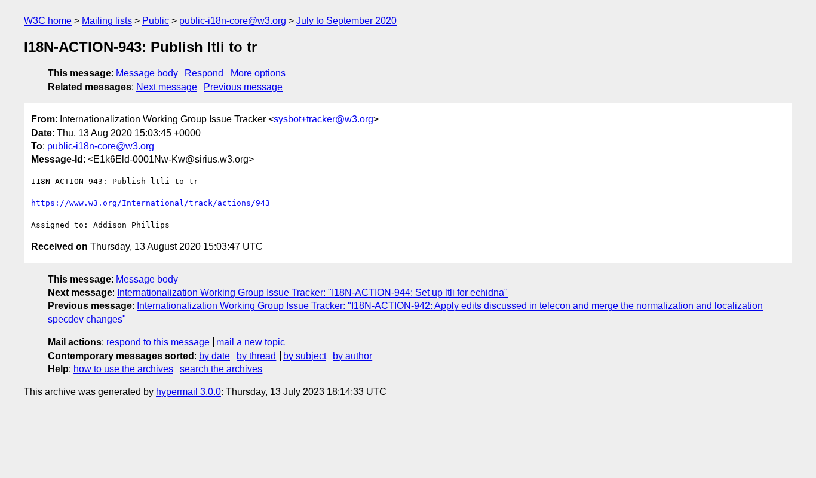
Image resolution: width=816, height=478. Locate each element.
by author (352, 356)
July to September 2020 (346, 21)
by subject (304, 356)
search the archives (221, 369)
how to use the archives (123, 369)
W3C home (48, 21)
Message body (147, 73)
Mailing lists (107, 21)
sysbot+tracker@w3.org (323, 119)
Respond (204, 73)
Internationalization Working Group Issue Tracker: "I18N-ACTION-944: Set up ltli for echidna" (312, 292)
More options (258, 73)
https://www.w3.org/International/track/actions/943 (150, 202)
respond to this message (158, 342)
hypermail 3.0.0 (188, 392)
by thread (256, 356)
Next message (166, 87)
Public (155, 21)
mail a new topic (250, 342)
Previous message (243, 87)
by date (214, 356)
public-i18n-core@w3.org (232, 21)
